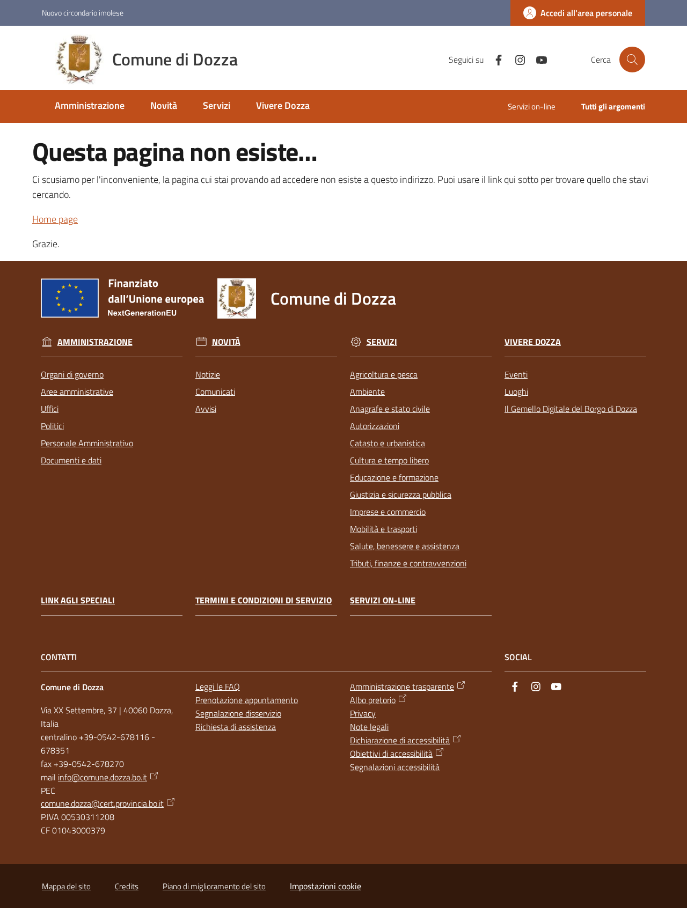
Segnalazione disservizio (238, 713)
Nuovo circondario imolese (82, 12)
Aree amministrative (77, 391)
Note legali (369, 726)
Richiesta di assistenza (235, 726)
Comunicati (215, 391)
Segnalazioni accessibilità (395, 767)
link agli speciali (78, 600)
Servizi (382, 342)
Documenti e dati (71, 460)
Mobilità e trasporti (383, 528)
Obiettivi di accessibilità (391, 753)
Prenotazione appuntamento (246, 699)
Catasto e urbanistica (387, 443)
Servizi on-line (382, 600)
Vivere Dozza (533, 342)
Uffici (50, 408)
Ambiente (367, 391)
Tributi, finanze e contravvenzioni (408, 563)
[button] (632, 59)
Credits (126, 886)
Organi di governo (72, 374)
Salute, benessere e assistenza (404, 546)
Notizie (207, 374)
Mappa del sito (66, 886)
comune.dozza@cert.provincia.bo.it (102, 803)
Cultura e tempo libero (389, 460)
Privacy (363, 713)
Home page (55, 219)
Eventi (516, 374)
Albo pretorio (373, 699)
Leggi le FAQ (217, 686)
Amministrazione (95, 342)
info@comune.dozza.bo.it (102, 777)
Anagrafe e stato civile (390, 408)
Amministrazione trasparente (402, 686)
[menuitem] (89, 106)
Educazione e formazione (394, 477)
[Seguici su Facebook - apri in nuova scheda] (494, 59)
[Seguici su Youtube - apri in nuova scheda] (537, 59)
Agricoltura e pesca (384, 374)
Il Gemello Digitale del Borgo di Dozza (571, 408)
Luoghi (516, 391)
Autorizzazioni (374, 425)
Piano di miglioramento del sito (214, 886)
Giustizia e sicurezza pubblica (400, 494)
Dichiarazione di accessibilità (400, 740)
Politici (52, 425)
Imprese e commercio (388, 511)
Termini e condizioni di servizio (263, 600)
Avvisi (205, 408)
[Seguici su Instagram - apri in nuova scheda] (516, 59)
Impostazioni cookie (325, 886)
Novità (226, 342)
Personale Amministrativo (87, 443)
